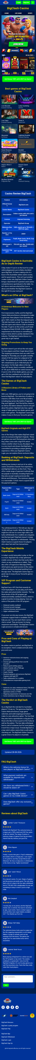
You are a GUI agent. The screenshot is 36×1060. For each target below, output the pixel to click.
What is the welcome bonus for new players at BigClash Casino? (16, 768)
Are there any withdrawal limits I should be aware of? (16, 787)
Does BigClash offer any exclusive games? (17, 803)
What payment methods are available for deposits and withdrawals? (14, 777)
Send (6, 985)
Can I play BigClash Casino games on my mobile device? (15, 795)
